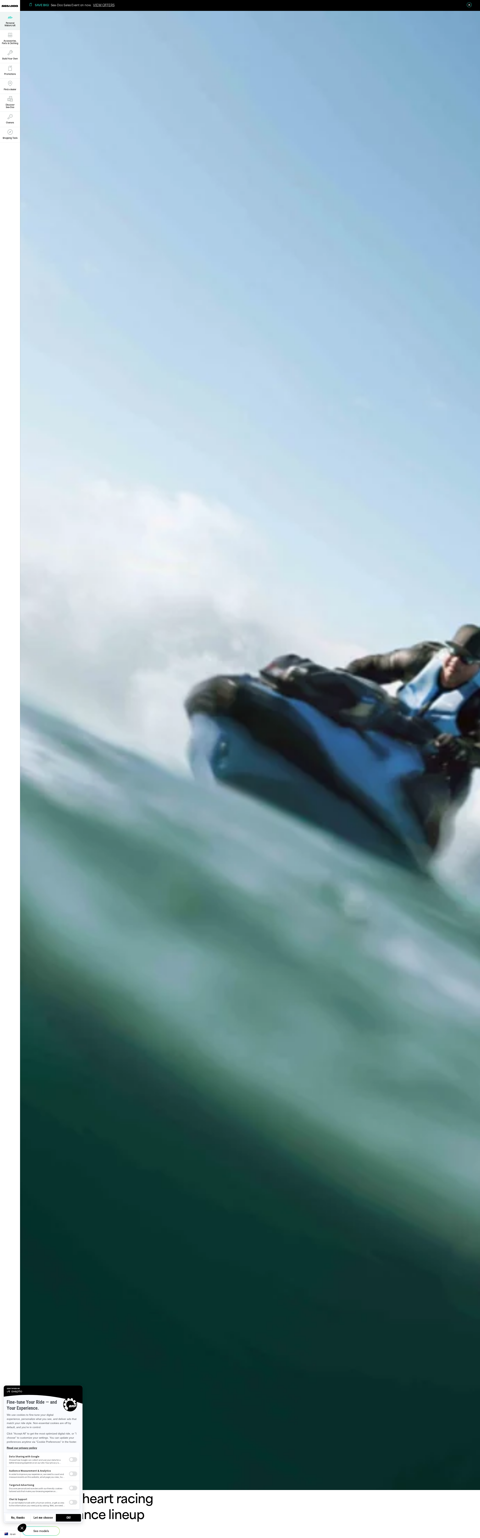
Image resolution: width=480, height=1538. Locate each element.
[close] (469, 4)
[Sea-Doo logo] (10, 6)
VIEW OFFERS (103, 4)
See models (41, 1531)
